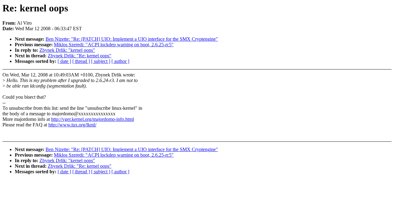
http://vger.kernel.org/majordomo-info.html (92, 119)
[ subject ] (100, 61)
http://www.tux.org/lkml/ (72, 124)
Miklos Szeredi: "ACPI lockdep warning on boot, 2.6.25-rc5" (114, 44)
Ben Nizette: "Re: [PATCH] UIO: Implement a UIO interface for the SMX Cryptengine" (132, 39)
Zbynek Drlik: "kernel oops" (67, 50)
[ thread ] (81, 61)
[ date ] (64, 61)
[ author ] (120, 61)
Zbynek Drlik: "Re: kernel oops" (79, 55)
